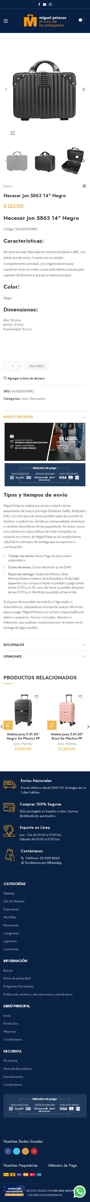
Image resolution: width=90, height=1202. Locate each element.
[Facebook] (7, 1151)
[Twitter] (16, 1151)
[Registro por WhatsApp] (79, 1191)
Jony (25, 399)
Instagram (50, 4)
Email (45, 4)
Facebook (39, 4)
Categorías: (12, 399)
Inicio (7, 186)
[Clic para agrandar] (12, 133)
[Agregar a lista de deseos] (36, 697)
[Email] (25, 1151)
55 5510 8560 (50, 858)
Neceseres (37, 399)
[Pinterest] (34, 1151)
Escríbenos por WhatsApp (43, 863)
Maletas (27, 744)
